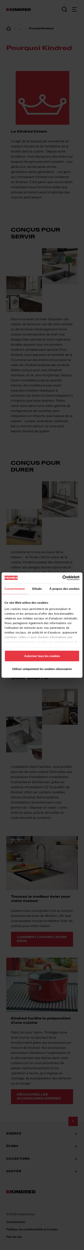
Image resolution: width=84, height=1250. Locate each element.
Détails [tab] (37, 588)
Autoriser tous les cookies (42, 656)
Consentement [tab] (14, 588)
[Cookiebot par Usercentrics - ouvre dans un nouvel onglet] (62, 577)
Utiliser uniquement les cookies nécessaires (42, 668)
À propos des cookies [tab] (64, 588)
